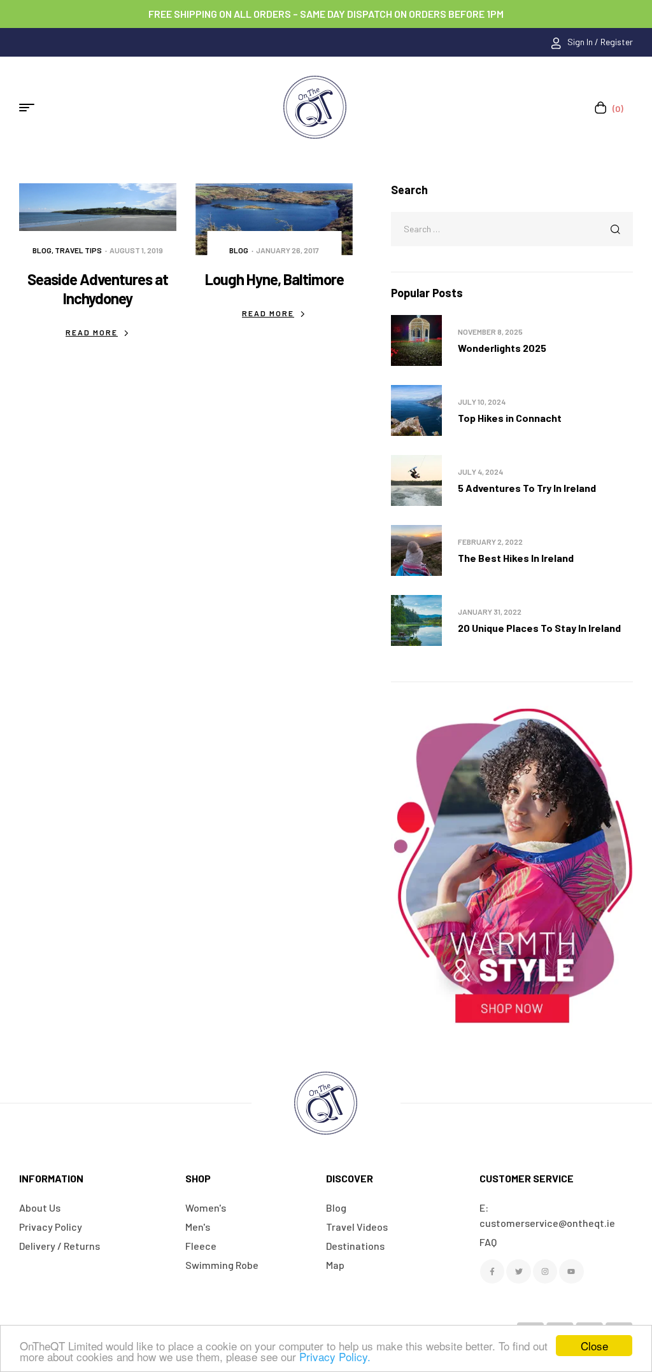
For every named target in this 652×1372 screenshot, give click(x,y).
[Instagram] (545, 1271)
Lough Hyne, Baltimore (274, 279)
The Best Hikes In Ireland (516, 558)
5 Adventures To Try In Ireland (527, 488)
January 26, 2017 (287, 250)
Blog (42, 250)
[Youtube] (571, 1271)
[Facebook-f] (492, 1271)
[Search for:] (512, 228)
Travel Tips (78, 250)
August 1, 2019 (136, 250)
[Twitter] (518, 1271)
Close (594, 1346)
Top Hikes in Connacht (510, 418)
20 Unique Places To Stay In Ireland (539, 628)
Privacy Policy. (335, 1356)
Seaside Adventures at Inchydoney (97, 288)
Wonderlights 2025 (502, 348)
